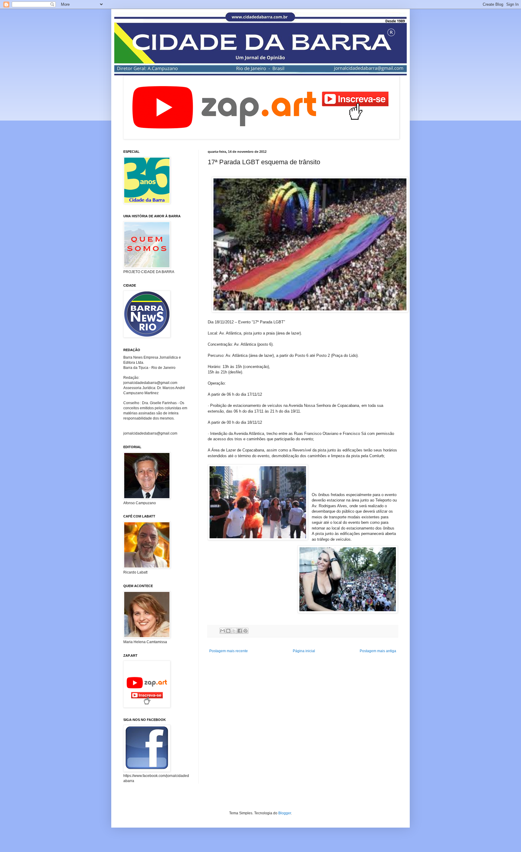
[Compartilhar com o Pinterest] (245, 631)
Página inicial (304, 651)
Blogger (284, 813)
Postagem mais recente (228, 651)
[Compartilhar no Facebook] (240, 631)
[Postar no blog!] (228, 631)
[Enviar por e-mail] (222, 631)
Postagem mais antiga (378, 651)
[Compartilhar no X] (234, 631)
